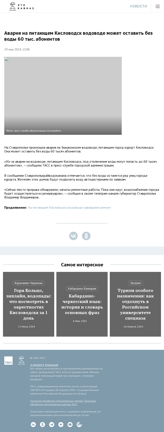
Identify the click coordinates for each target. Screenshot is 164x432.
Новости (138, 6)
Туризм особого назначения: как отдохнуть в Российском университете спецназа (135, 304)
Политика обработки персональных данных (56, 400)
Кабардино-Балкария (82, 288)
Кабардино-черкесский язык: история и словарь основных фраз (82, 304)
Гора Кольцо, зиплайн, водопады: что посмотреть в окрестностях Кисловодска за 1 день (28, 304)
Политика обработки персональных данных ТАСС (63, 402)
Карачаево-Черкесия (28, 283)
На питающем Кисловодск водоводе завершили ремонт (69, 207)
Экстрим (135, 283)
